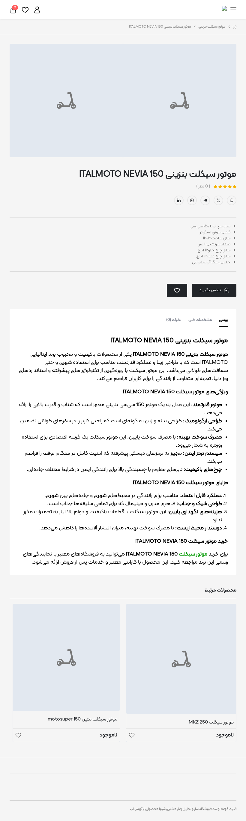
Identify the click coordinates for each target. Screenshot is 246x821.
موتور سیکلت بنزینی (212, 26)
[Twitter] (218, 200)
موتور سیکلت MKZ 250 (211, 722)
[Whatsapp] (192, 200)
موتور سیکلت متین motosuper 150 (82, 719)
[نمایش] (181, 659)
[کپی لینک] (231, 200)
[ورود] (37, 9)
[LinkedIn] (179, 200)
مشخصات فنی (200, 320)
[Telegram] (205, 200)
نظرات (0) (173, 320)
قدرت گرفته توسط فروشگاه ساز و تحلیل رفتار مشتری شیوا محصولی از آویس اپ (183, 809)
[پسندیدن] (132, 735)
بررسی (223, 320)
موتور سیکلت (193, 554)
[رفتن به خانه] (234, 26)
